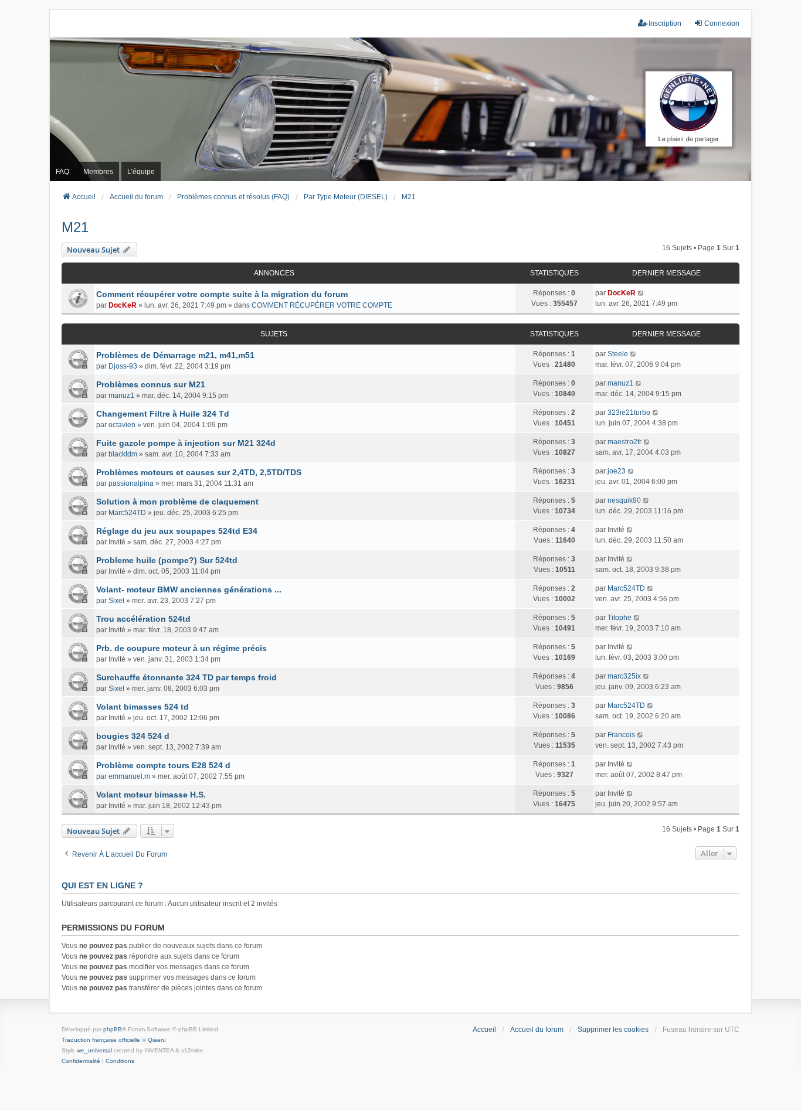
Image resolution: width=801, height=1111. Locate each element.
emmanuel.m (129, 776)
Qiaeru (157, 1040)
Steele (617, 354)
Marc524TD (127, 513)
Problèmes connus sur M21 (150, 384)
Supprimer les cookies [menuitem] (613, 1029)
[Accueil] (400, 109)
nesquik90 (624, 500)
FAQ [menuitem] (62, 172)
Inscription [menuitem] (665, 23)
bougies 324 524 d (132, 736)
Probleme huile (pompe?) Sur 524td (166, 560)
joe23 (616, 471)
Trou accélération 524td (143, 618)
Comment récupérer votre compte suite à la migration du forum (222, 294)
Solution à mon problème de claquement (177, 501)
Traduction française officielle (101, 1040)
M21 (75, 227)
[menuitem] (81, 1061)
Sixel (116, 601)
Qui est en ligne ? (102, 885)
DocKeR (122, 305)
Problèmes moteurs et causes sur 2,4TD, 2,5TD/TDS (198, 472)
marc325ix (624, 676)
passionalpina (131, 483)
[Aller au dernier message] (641, 293)
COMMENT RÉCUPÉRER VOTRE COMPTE (322, 305)
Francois (621, 735)
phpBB (112, 1029)
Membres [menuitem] (98, 172)
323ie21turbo (628, 412)
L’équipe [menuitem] (141, 172)
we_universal (94, 1050)
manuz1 (121, 395)
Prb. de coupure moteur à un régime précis (181, 648)
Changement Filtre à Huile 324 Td (162, 413)
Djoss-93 (122, 366)
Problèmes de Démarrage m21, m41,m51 (175, 355)
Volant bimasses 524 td (142, 706)
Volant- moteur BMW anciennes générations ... (188, 589)
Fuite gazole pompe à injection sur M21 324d (186, 443)
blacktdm (122, 454)
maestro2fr (624, 442)
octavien (121, 425)
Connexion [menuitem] (721, 23)
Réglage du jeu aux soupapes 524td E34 (176, 531)
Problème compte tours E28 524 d (163, 765)
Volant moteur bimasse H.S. (151, 794)
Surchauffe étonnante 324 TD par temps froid (186, 677)
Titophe (619, 618)
